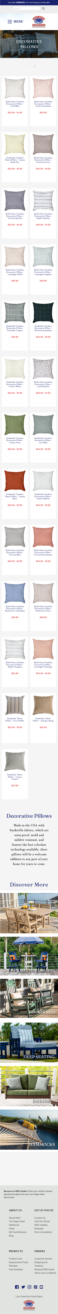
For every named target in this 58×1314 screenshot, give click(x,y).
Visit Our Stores (42, 1221)
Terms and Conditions (45, 1272)
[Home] (29, 1304)
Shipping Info (41, 1262)
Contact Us (39, 1217)
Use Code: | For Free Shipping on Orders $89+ (29, 2)
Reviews (13, 1265)
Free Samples (16, 1269)
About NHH (14, 1217)
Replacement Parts (18, 1262)
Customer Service (43, 1258)
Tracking (38, 1265)
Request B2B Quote (44, 1269)
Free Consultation (43, 1232)
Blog (11, 1235)
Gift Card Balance (18, 1232)
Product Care (15, 1258)
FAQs (11, 1228)
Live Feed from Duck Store (29, 1296)
